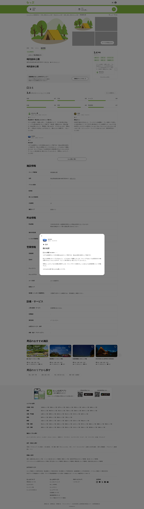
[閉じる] (41, 236)
